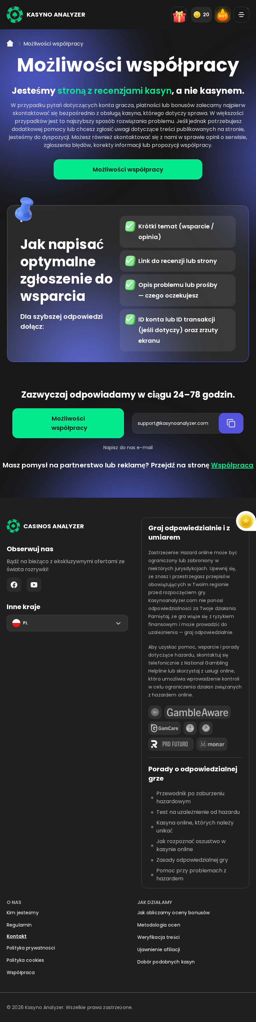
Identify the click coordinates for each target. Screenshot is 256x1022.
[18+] (155, 712)
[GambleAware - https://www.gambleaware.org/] (197, 712)
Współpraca (232, 465)
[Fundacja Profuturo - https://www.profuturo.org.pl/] (171, 744)
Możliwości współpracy (128, 169)
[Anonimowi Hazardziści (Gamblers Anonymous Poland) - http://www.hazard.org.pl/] (206, 728)
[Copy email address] (231, 423)
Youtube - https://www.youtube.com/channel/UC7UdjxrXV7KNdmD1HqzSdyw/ (34, 584)
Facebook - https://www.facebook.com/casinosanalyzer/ (14, 584)
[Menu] (241, 15)
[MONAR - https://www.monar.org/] (211, 744)
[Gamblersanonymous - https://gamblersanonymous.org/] (190, 728)
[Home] (10, 46)
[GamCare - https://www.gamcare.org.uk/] (164, 728)
